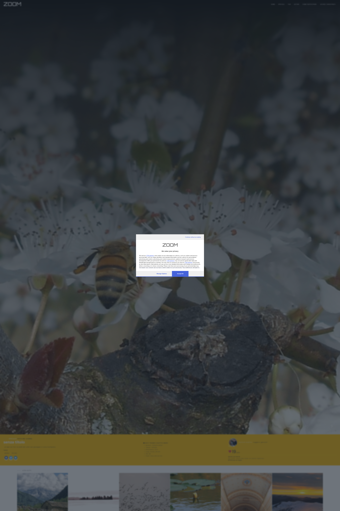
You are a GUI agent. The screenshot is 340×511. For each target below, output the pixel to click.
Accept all (180, 273)
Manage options (162, 273)
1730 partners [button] (150, 255)
